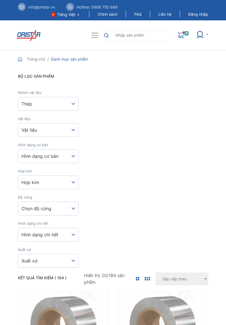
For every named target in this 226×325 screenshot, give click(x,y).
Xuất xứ (24, 249)
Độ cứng (25, 197)
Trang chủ (36, 59)
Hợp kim (25, 171)
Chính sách (107, 14)
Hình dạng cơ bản (33, 145)
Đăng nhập (198, 14)
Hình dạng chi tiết (33, 223)
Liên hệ (164, 14)
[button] (204, 35)
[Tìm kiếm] (105, 35)
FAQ (138, 14)
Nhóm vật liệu (30, 92)
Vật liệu (24, 119)
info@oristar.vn (41, 7)
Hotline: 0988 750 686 (97, 7)
